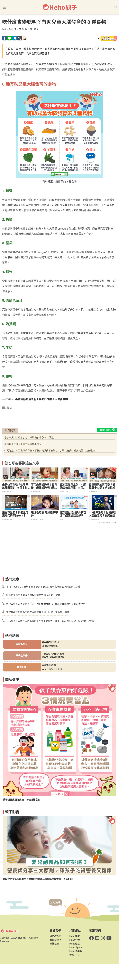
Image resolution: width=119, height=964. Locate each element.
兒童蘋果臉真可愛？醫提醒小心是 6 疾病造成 (102, 486)
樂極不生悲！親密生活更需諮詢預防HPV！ (15, 514)
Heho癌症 (74, 943)
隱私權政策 (55, 936)
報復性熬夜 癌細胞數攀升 (44, 514)
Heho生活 (74, 940)
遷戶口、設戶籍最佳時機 (53, 657)
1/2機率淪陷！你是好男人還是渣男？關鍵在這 (102, 514)
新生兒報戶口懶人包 (51, 642)
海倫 (36, 29)
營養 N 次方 (75, 955)
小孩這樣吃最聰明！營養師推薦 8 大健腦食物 (41, 399)
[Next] (110, 739)
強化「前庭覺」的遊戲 (52, 669)
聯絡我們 (54, 943)
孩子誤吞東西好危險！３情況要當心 (21, 799)
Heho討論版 (75, 951)
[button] (4, 7)
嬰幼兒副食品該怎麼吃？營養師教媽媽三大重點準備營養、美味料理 (38, 878)
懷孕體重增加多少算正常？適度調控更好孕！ (73, 514)
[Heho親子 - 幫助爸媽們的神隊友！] (59, 7)
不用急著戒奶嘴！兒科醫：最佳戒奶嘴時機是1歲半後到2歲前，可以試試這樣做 (45, 486)
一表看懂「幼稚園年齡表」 (54, 654)
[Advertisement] (59, 554)
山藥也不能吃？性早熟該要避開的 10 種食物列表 (15, 486)
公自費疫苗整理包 (50, 646)
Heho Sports (75, 947)
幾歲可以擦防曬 (49, 665)
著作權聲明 (55, 940)
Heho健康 (74, 936)
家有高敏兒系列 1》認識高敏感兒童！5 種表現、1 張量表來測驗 (73, 486)
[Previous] (8, 739)
